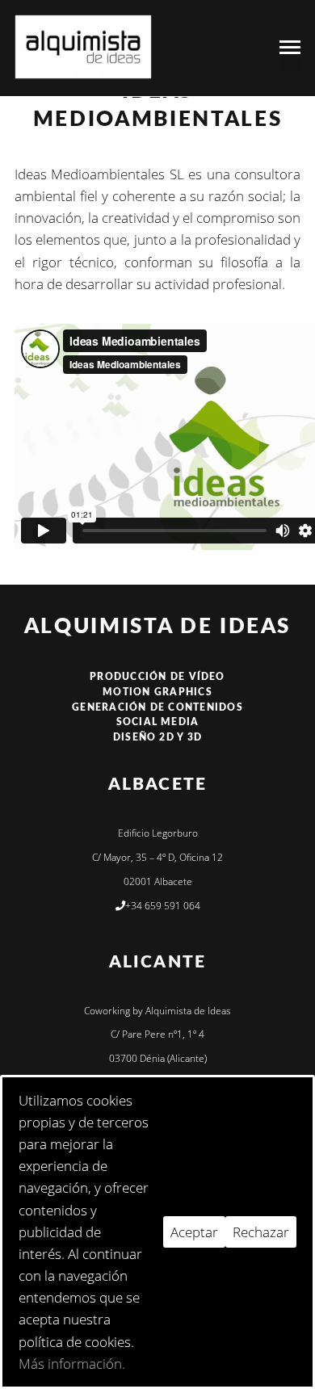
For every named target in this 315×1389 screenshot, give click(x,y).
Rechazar (261, 1232)
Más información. (72, 1363)
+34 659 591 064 (162, 906)
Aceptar (194, 1232)
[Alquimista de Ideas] (83, 47)
